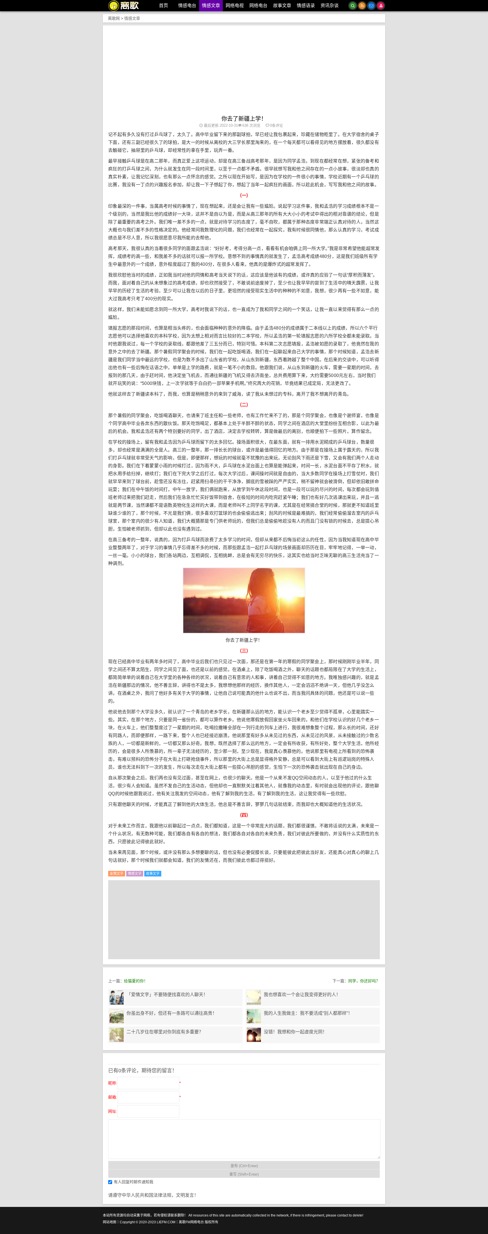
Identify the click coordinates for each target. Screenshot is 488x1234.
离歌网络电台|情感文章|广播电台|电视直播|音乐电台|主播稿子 (126, 5)
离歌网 (114, 18)
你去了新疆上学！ (244, 119)
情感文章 (211, 5)
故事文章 (282, 5)
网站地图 (109, 1222)
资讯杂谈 (330, 5)
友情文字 (116, 874)
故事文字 (153, 874)
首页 (163, 5)
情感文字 (134, 874)
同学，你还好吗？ (364, 981)
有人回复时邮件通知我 (133, 1182)
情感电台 (187, 5)
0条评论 (276, 125)
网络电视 (235, 5)
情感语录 (306, 5)
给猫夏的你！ (136, 981)
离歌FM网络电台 (191, 1222)
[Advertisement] (244, 73)
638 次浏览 (251, 125)
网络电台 (258, 5)
